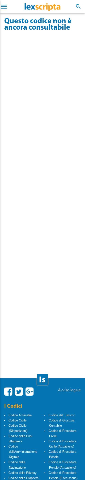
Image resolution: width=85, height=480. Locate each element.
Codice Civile (17, 420)
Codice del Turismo (62, 415)
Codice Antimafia (20, 415)
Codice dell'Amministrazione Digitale (22, 452)
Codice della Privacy (22, 473)
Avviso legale (69, 390)
